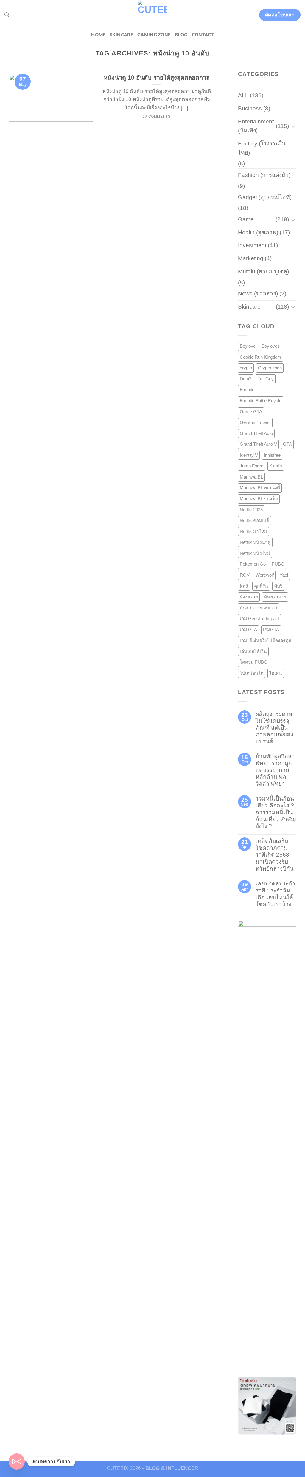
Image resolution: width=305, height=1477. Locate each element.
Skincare (121, 35)
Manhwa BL (251, 476)
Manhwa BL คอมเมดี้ (260, 487)
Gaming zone (154, 35)
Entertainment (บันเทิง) (256, 126)
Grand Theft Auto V (258, 444)
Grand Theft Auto (256, 433)
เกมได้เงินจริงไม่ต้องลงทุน (266, 640)
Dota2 (245, 378)
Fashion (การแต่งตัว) (264, 175)
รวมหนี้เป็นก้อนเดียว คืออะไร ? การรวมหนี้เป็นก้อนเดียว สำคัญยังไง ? (276, 812)
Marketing (250, 258)
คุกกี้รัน (261, 586)
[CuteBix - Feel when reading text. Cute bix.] (152, 15)
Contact (203, 35)
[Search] (6, 15)
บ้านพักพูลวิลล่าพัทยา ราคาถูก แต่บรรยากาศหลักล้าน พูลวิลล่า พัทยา (275, 770)
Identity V (249, 455)
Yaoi (284, 575)
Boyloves (271, 346)
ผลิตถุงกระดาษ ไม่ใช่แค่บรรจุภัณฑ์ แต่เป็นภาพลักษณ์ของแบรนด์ (274, 727)
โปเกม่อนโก (251, 673)
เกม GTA (248, 629)
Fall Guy (265, 378)
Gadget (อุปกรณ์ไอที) (265, 197)
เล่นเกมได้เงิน (253, 651)
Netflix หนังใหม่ (255, 553)
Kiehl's (275, 465)
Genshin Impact (255, 422)
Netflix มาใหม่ (253, 531)
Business (250, 108)
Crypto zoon (270, 367)
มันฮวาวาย (275, 596)
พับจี (278, 586)
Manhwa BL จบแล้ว (259, 498)
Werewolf (265, 575)
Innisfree (272, 455)
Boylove (248, 346)
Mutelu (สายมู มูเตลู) (263, 271)
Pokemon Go (253, 563)
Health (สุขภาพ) (258, 232)
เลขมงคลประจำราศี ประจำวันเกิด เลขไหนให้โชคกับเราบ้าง (275, 893)
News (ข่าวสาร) (258, 293)
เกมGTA (271, 629)
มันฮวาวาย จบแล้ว (258, 607)
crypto (246, 367)
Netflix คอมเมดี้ (254, 520)
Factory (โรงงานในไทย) (262, 148)
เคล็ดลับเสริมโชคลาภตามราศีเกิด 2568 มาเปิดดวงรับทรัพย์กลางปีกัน (275, 854)
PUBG (278, 563)
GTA (287, 444)
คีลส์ (244, 586)
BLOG (181, 35)
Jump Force (251, 465)
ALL (243, 95)
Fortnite (247, 389)
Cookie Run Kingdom (260, 357)
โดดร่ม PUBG (253, 662)
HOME (98, 35)
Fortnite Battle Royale (260, 400)
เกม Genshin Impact (259, 618)
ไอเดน (275, 673)
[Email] (17, 1461)
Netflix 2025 (251, 509)
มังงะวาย (249, 596)
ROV (245, 575)
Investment (252, 245)
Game (246, 219)
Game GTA (251, 411)
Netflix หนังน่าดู (255, 542)
